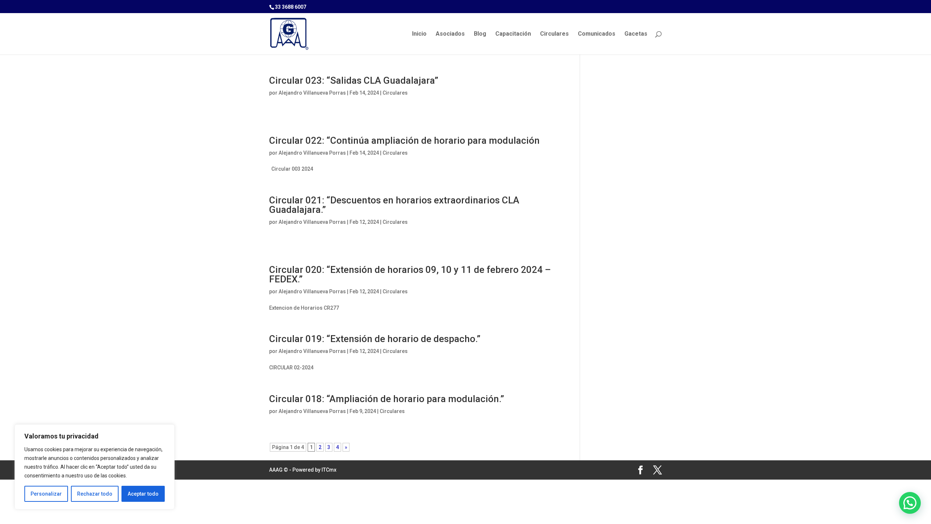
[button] (910, 503)
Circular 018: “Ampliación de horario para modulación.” (386, 398)
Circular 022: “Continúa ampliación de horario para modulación (404, 140)
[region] (95, 466)
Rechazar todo (94, 494)
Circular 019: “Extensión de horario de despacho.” (374, 338)
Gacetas (635, 34)
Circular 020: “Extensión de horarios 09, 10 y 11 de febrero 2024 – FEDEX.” (410, 274)
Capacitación (513, 34)
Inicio (419, 34)
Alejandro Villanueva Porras (312, 93)
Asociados (450, 34)
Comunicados (596, 34)
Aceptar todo (143, 494)
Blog (480, 34)
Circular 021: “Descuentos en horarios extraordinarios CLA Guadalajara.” (394, 205)
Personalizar (46, 494)
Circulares (554, 34)
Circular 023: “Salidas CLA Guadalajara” (353, 80)
